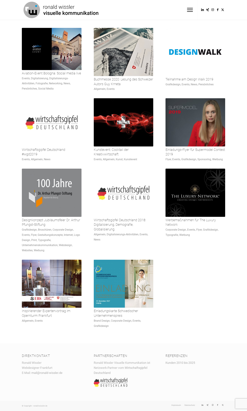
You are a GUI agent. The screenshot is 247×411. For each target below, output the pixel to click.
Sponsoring (204, 159)
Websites (27, 250)
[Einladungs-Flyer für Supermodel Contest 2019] (195, 122)
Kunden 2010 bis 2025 (180, 362)
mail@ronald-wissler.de (47, 373)
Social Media (46, 88)
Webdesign (65, 245)
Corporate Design (63, 229)
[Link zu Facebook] (217, 9)
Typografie (44, 240)
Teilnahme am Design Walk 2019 (189, 79)
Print (34, 240)
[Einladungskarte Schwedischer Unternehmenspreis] (123, 284)
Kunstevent (130, 159)
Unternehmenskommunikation (40, 245)
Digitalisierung (39, 78)
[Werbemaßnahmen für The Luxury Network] (195, 193)
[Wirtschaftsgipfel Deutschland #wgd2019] (51, 122)
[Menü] (189, 10)
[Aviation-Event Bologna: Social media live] (51, 49)
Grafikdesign (173, 84)
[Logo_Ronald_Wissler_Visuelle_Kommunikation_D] (61, 10)
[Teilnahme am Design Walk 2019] (195, 52)
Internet (68, 234)
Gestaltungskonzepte (50, 234)
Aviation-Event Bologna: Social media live (51, 73)
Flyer (168, 159)
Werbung (217, 159)
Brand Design (102, 320)
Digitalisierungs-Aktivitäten (122, 234)
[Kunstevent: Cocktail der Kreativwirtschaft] (123, 122)
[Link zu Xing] (207, 9)
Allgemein (100, 89)
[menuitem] (189, 10)
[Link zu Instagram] (212, 9)
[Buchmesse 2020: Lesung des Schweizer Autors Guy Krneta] (123, 52)
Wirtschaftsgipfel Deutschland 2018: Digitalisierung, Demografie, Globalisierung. (120, 224)
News (67, 83)
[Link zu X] (222, 9)
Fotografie (42, 83)
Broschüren (44, 229)
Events (26, 78)
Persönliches (29, 88)
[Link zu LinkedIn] (202, 9)
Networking (55, 83)
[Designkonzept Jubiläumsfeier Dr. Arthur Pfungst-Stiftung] (51, 193)
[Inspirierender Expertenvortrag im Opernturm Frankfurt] (51, 284)
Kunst (119, 159)
